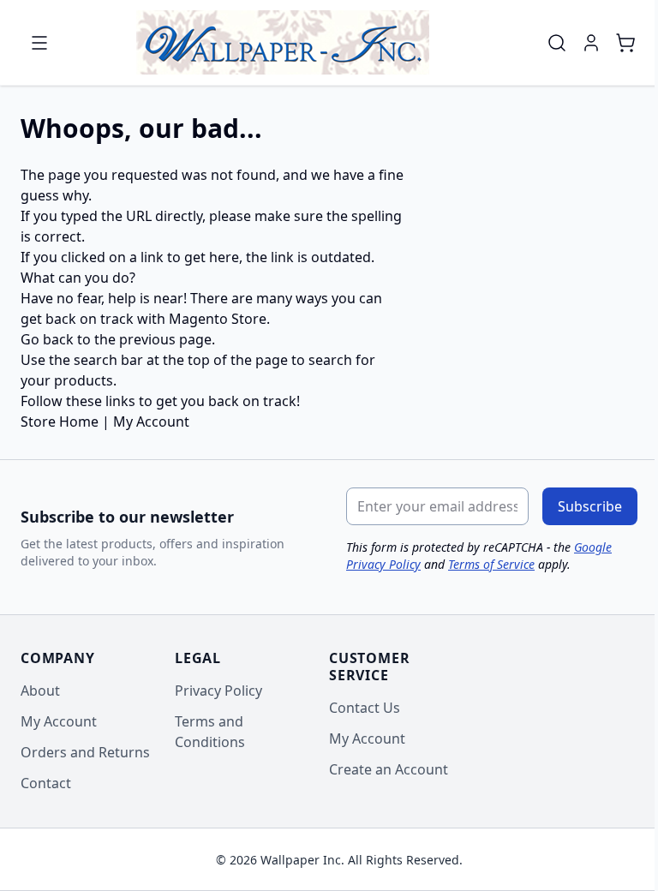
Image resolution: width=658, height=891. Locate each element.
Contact (46, 783)
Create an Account (388, 769)
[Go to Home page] (282, 42)
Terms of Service (491, 564)
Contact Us (364, 707)
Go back (47, 339)
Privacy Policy (218, 690)
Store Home (60, 421)
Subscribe (590, 506)
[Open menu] (39, 43)
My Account (151, 421)
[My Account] (591, 42)
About (40, 690)
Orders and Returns (85, 752)
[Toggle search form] (556, 42)
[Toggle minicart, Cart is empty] (625, 42)
